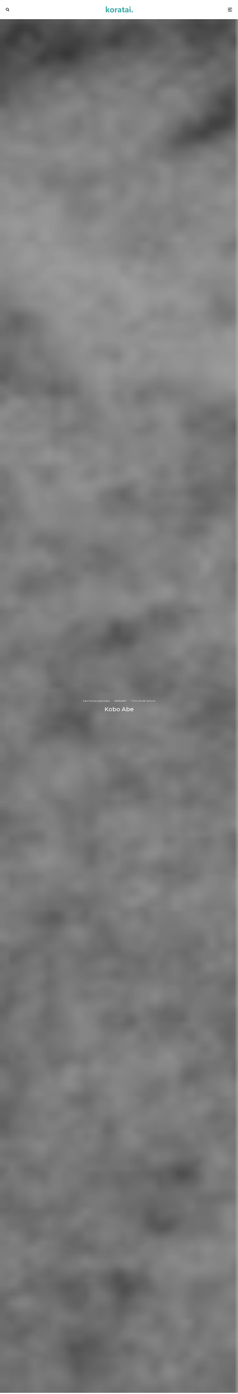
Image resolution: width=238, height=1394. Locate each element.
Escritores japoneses (96, 700)
